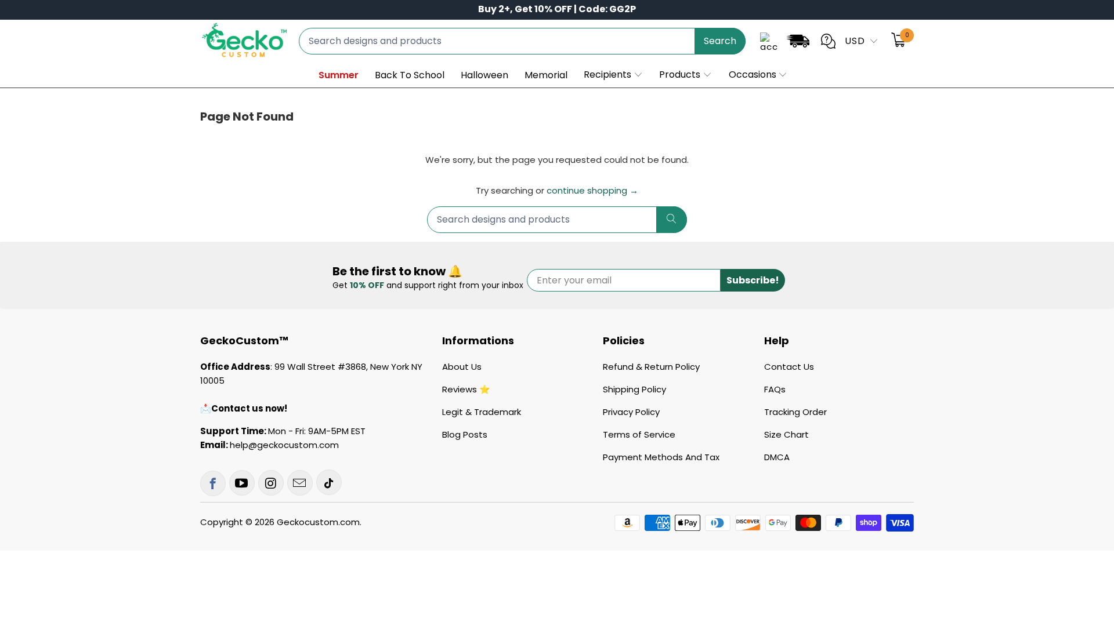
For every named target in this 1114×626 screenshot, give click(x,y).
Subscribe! (752, 280)
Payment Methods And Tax (661, 457)
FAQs (775, 389)
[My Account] (768, 41)
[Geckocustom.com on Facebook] (213, 483)
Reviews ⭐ (466, 389)
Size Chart (786, 434)
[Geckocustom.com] (243, 41)
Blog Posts (464, 434)
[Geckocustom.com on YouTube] (242, 483)
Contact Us (789, 367)
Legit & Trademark (481, 412)
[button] (614, 75)
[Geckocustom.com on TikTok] (329, 482)
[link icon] (797, 43)
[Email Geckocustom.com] (300, 483)
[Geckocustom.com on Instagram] (271, 483)
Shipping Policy (634, 389)
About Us (462, 367)
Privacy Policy (631, 412)
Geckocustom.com (318, 522)
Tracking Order (795, 412)
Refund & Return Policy (651, 367)
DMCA (777, 457)
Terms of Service (639, 434)
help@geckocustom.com (284, 445)
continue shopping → (592, 190)
